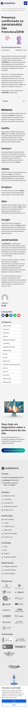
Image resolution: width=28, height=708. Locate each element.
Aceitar (14, 701)
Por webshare (5, 50)
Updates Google (7, 378)
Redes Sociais (6, 361)
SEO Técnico (6, 375)
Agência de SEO (7, 326)
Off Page (5, 354)
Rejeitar (14, 704)
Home (2, 8)
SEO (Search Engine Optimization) (12, 8)
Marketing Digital (7, 350)
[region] (14, 697)
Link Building (6, 343)
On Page (5, 357)
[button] (25, 3)
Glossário (5, 336)
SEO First (5, 368)
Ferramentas (6, 333)
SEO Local (5, 371)
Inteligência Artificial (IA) (9, 340)
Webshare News (7, 382)
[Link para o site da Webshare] (11, 3)
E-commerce (6, 329)
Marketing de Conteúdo (9, 347)
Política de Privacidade (11, 697)
